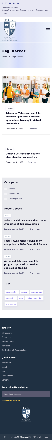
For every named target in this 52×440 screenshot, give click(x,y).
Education (10, 298)
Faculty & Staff (8, 341)
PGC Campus (22, 437)
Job (21, 298)
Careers (5, 380)
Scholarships (7, 375)
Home (4, 57)
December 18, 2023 (14, 129)
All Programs (7, 333)
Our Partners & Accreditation (14, 350)
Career (10, 108)
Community (14, 194)
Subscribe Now (9, 400)
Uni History (11, 304)
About (4, 367)
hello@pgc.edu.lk (11, 7)
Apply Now (6, 363)
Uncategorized (15, 199)
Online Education (34, 298)
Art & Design (11, 292)
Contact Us (6, 337)
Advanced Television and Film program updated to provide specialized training (21, 264)
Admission (6, 346)
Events (4, 371)
